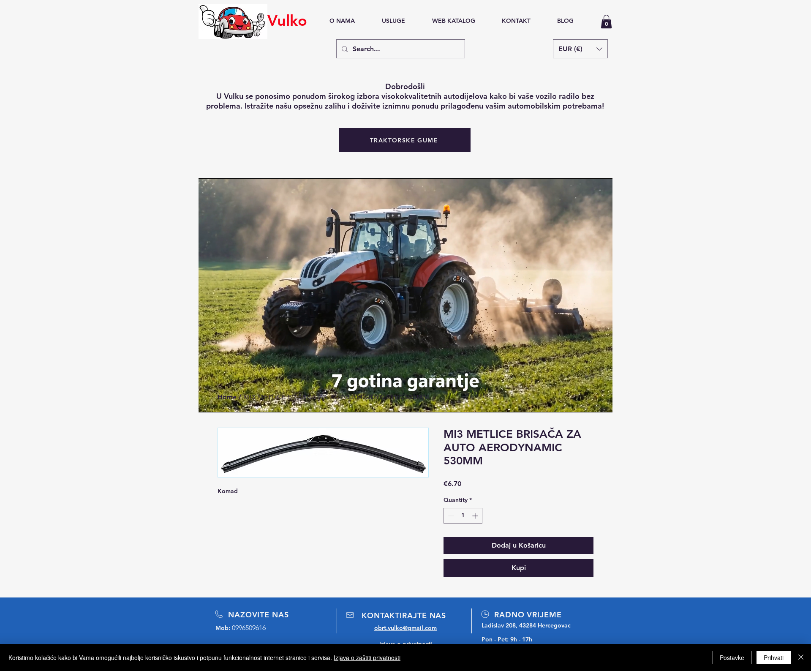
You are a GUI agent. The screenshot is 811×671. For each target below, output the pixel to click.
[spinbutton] (463, 515)
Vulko (287, 20)
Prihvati (774, 657)
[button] (606, 21)
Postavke (732, 657)
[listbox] (580, 48)
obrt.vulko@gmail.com (405, 628)
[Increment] (476, 515)
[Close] (801, 657)
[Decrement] (450, 515)
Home (227, 397)
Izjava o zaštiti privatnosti (367, 657)
